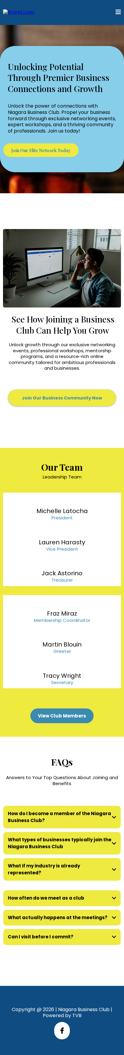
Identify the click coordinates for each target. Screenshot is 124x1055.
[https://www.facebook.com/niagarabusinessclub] (62, 1030)
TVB (77, 1015)
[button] (118, 12)
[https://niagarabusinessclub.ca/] (18, 12)
